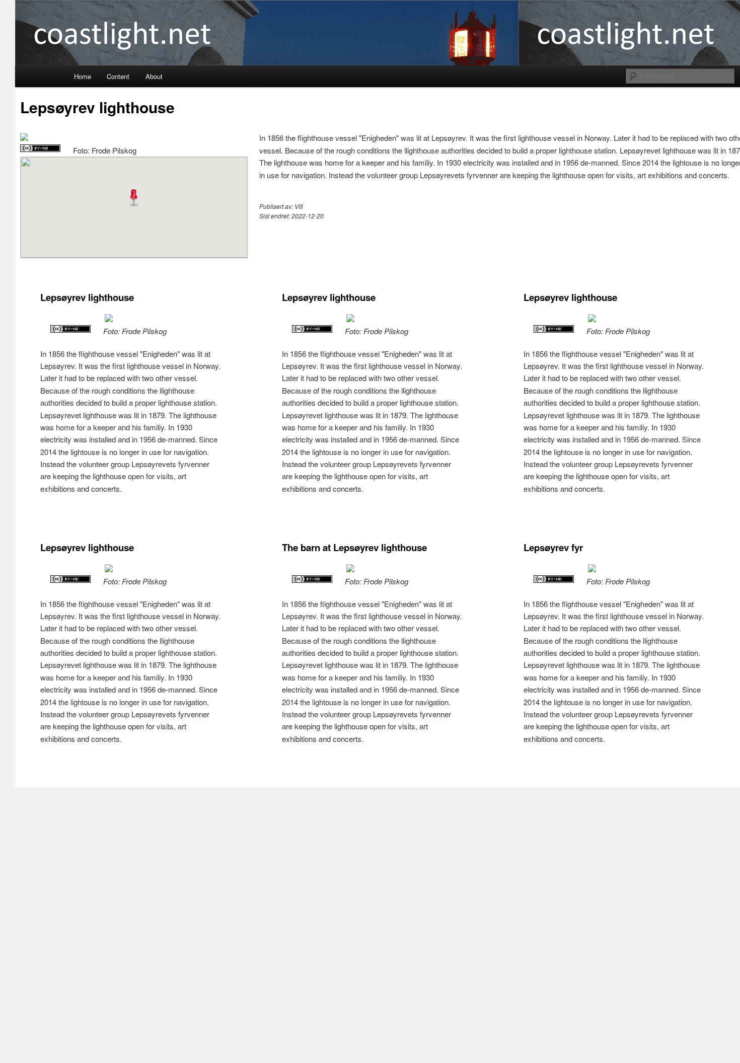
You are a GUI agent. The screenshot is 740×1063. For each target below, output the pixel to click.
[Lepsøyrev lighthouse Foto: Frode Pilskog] (24, 137)
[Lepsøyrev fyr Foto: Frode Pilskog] (592, 569)
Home (82, 76)
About (154, 76)
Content (118, 76)
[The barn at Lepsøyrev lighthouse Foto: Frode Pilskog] (350, 569)
